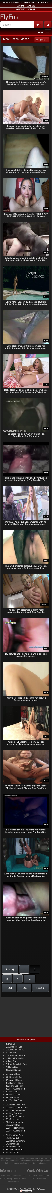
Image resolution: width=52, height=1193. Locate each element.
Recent (43, 39)
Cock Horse (14, 1119)
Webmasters (44, 1175)
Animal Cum (15, 1124)
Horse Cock (14, 1143)
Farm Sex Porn (16, 1085)
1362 (24, 988)
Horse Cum (14, 1146)
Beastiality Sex (16, 1077)
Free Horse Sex (16, 1127)
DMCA (17, 1178)
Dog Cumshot (15, 1113)
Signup (21, 9)
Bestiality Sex (15, 1094)
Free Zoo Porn (16, 1135)
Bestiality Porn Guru (18, 1107)
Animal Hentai (15, 1080)
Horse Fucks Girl (16, 1058)
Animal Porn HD (16, 1149)
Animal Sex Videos (16, 1055)
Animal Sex (14, 1097)
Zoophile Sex (15, 1069)
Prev (9, 969)
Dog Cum (13, 1091)
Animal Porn (15, 1074)
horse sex (29, 2)
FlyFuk (9, 16)
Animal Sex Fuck (16, 1049)
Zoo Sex (12, 1052)
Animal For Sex (15, 1046)
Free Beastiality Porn (17, 1064)
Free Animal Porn (17, 1088)
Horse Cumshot (16, 1116)
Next (39, 988)
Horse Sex (13, 1066)
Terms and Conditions (16, 1175)
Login (33, 9)
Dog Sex (12, 1043)
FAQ (3, 1175)
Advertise (33, 1175)
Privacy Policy (6, 1178)
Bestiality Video (16, 1082)
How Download (13, 1181)
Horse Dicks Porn (17, 1104)
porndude (43, 2)
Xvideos (31, 5)
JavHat (20, 5)
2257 (24, 1178)
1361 (9, 988)
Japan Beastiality (17, 1110)
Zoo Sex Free (15, 1100)
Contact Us (42, 1178)
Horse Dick (14, 1137)
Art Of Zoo (14, 1152)
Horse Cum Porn (17, 1140)
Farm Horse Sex (16, 1121)
